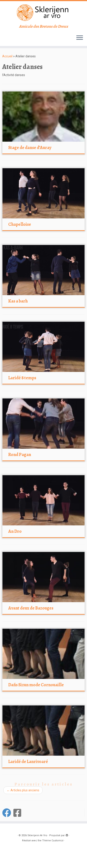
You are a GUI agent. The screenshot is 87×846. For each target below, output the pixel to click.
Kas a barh (18, 301)
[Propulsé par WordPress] (66, 834)
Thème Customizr (53, 840)
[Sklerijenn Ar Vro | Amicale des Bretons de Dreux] (43, 12)
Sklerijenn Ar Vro (37, 835)
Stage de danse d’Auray (29, 148)
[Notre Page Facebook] (7, 812)
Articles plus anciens (23, 790)
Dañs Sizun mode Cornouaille (36, 685)
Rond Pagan (19, 455)
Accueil (7, 56)
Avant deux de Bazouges (30, 608)
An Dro (15, 531)
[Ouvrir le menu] (79, 38)
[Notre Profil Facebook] (18, 812)
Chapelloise (19, 224)
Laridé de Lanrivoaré (28, 762)
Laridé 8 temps (22, 378)
